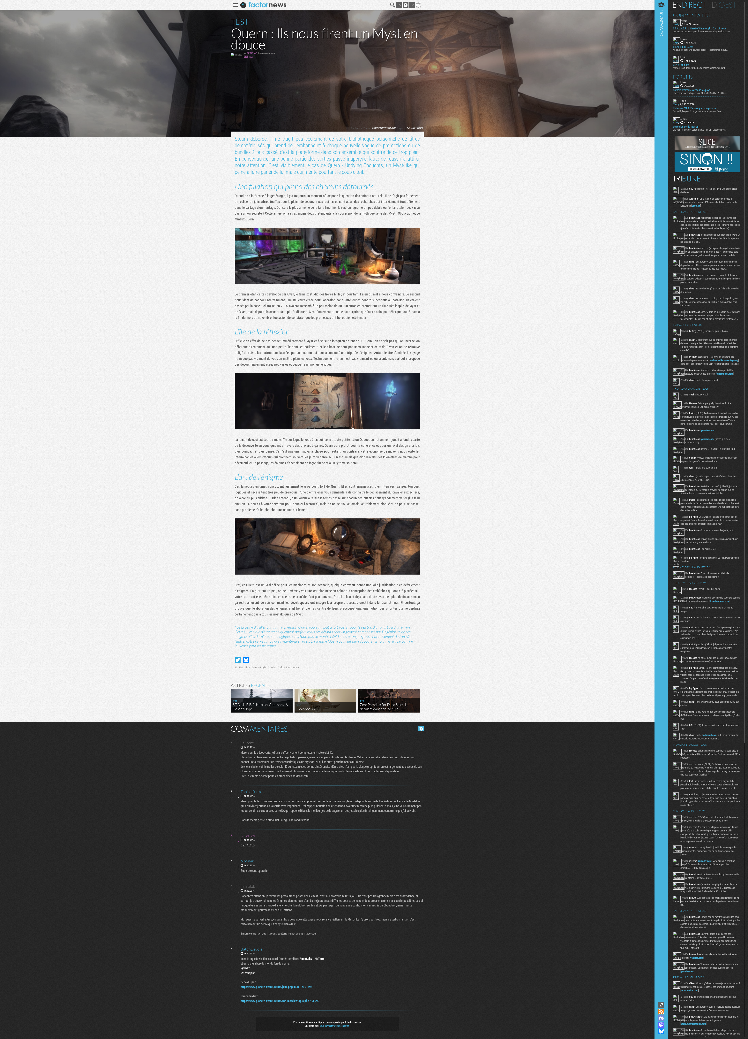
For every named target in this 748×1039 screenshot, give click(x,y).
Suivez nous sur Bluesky (661, 1031)
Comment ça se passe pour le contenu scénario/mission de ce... (702, 31)
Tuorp (683, 100)
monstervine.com (689, 990)
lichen (683, 82)
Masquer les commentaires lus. (421, 728)
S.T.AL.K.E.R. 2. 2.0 (683, 46)
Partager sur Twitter (238, 660)
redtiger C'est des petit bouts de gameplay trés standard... (700, 67)
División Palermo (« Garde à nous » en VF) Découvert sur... (700, 129)
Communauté (661, 500)
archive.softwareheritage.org (724, 360)
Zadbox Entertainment (384, 128)
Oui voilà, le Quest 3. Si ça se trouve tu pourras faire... (698, 111)
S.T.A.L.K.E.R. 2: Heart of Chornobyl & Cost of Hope (699, 28)
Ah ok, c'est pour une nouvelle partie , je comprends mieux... (700, 49)
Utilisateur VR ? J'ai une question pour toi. (695, 108)
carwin (683, 118)
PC (408, 128)
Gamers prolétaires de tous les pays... (692, 90)
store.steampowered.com (693, 1023)
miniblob (252, 53)
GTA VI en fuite (681, 64)
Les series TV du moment (686, 126)
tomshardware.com (719, 601)
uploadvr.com (704, 861)
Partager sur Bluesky (246, 660)
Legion (683, 39)
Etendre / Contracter (661, 1005)
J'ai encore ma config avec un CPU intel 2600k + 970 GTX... (700, 93)
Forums (683, 77)
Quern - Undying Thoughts (264, 667)
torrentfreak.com (724, 373)
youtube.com (707, 430)
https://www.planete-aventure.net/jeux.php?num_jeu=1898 (276, 987)
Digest (724, 5)
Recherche (393, 5)
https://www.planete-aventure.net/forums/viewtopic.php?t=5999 (280, 1001)
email (251, 56)
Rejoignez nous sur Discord (661, 1018)
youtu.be (696, 205)
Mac (413, 128)
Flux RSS (661, 1011)
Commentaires (691, 15)
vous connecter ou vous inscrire (334, 1025)
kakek (682, 57)
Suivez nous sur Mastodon (661, 1025)
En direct (689, 5)
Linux (420, 128)
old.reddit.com (710, 735)
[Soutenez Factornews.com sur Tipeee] (707, 171)
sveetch (683, 20)
